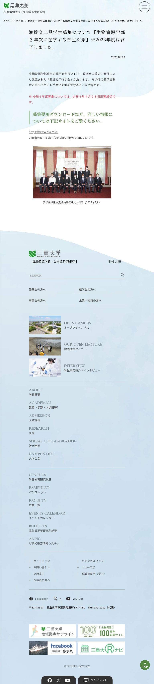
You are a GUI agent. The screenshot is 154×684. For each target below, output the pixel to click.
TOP (6, 21)
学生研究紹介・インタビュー (82, 368)
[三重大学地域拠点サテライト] (52, 636)
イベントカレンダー (47, 515)
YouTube (67, 680)
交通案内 (39, 573)
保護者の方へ (41, 580)
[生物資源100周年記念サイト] (101, 636)
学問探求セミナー (83, 346)
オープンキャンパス (77, 325)
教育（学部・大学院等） (44, 405)
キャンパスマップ (93, 561)
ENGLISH (114, 261)
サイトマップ (41, 561)
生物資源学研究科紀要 (43, 528)
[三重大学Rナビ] (101, 654)
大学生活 (41, 456)
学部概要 (35, 392)
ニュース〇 (88, 567)
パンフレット (39, 490)
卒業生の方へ (37, 300)
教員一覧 (37, 502)
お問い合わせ (41, 567)
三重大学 (45, 253)
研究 (39, 430)
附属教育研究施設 (40, 477)
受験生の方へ (37, 289)
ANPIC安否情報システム (44, 541)
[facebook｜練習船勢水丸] (52, 654)
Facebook (50, 680)
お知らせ (18, 21)
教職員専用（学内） (94, 573)
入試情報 (39, 417)
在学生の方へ (87, 289)
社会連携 (53, 443)
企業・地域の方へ (90, 300)
